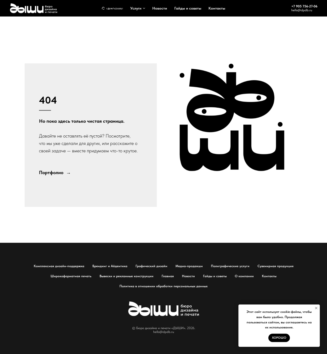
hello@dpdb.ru (301, 10)
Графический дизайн (151, 266)
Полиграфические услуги (230, 266)
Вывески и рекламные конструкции (126, 276)
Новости (159, 8)
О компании (244, 276)
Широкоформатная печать (71, 276)
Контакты (217, 8)
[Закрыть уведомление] (316, 308)
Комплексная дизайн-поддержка (59, 266)
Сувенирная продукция (275, 266)
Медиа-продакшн (189, 266)
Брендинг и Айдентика (109, 266)
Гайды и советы (187, 8)
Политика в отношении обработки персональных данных (163, 286)
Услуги (135, 8)
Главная (168, 276)
